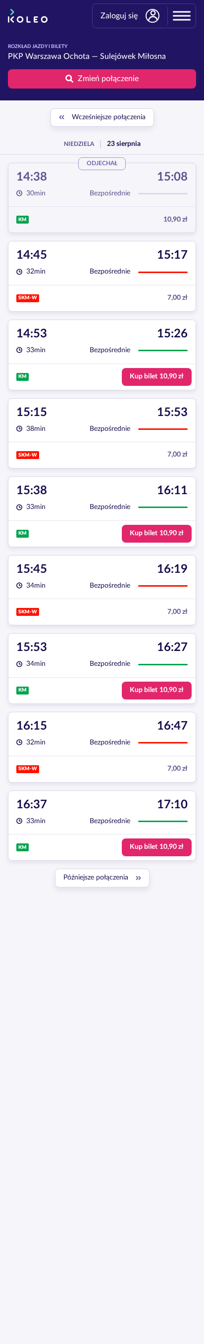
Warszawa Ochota (57, 56)
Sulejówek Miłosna (133, 56)
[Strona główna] (28, 16)
